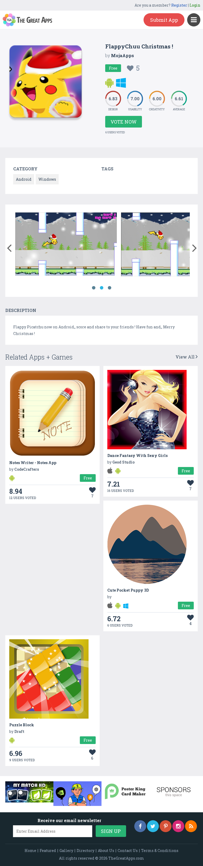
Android (23, 179)
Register (179, 5)
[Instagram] (178, 826)
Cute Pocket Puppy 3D (128, 590)
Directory (85, 850)
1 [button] (93, 288)
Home (30, 850)
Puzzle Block (21, 724)
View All (186, 357)
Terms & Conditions (159, 850)
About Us (106, 850)
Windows (47, 179)
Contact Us (128, 850)
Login (195, 5)
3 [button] (109, 288)
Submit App (164, 20)
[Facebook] (140, 826)
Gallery (66, 850)
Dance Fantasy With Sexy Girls (137, 455)
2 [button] (101, 288)
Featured (48, 850)
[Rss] (191, 826)
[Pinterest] (166, 826)
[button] (9, 246)
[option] (66, 245)
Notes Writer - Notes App (32, 462)
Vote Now (123, 122)
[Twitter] (153, 826)
